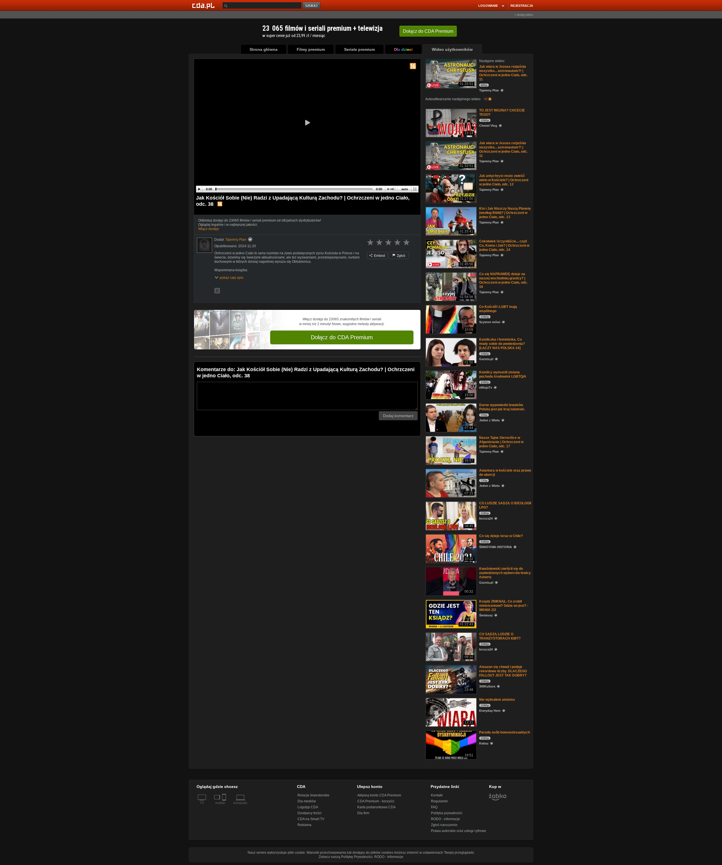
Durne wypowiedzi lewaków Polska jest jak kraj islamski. (502, 407)
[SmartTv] (224, 806)
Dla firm (363, 813)
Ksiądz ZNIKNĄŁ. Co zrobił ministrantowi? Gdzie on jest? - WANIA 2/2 (503, 605)
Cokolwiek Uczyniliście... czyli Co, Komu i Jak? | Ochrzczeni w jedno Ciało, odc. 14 (504, 245)
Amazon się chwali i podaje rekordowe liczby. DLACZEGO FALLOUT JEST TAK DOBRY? (503, 671)
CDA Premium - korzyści (375, 801)
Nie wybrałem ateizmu (497, 700)
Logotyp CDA (308, 807)
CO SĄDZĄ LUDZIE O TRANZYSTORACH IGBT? (500, 636)
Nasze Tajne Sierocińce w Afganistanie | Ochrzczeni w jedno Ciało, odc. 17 (501, 442)
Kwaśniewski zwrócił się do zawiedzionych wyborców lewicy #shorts (505, 573)
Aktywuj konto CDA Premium (379, 795)
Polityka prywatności (446, 813)
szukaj (312, 6)
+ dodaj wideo (523, 14)
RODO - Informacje (388, 857)
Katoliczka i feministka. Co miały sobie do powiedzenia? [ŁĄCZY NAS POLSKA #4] (502, 344)
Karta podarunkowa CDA (376, 807)
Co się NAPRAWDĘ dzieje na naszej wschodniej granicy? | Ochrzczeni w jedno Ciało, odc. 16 (503, 280)
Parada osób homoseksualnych (504, 732)
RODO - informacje (445, 819)
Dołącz (428, 31)
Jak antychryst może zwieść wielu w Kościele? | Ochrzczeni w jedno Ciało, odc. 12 (503, 180)
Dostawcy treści (310, 813)
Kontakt (437, 795)
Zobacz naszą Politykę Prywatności (346, 857)
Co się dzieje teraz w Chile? (501, 536)
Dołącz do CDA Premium (342, 337)
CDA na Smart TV (311, 819)
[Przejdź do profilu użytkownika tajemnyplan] (204, 245)
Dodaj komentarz (398, 415)
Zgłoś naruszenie (444, 825)
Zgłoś (400, 256)
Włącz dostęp (208, 229)
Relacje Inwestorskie (313, 795)
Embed (379, 256)
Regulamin (439, 801)
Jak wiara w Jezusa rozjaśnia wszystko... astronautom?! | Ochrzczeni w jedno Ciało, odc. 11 (503, 73)
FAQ (434, 807)
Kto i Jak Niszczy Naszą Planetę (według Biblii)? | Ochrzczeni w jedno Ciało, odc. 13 (505, 213)
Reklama (304, 825)
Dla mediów (307, 801)
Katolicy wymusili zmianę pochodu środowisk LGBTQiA (502, 374)
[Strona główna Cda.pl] (204, 5)
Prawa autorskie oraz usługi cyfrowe (458, 831)
